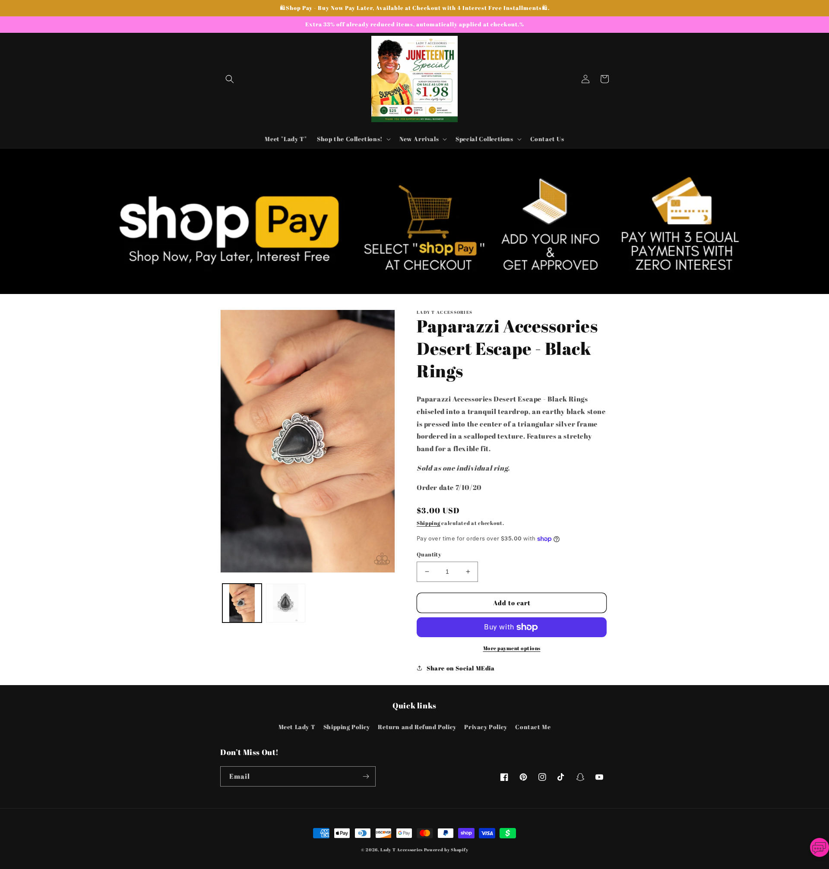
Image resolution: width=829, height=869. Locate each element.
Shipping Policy (346, 727)
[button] (229, 79)
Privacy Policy (485, 727)
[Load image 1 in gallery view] (242, 603)
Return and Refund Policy (417, 727)
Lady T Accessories (401, 850)
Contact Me (533, 727)
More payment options (512, 648)
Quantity (429, 554)
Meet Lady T (297, 727)
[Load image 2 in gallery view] (285, 603)
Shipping (428, 522)
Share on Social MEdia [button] (461, 668)
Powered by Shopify (446, 850)
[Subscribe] (365, 776)
